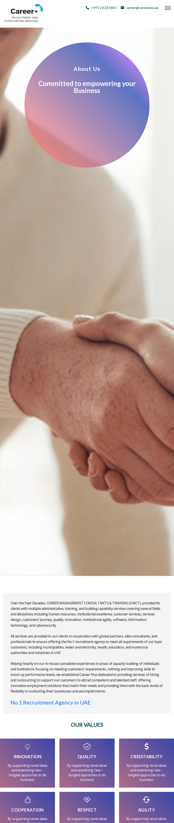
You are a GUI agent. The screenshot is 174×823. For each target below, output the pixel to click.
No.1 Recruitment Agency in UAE (51, 702)
